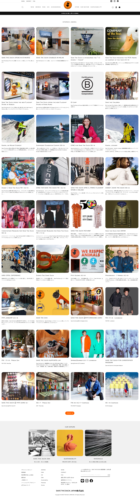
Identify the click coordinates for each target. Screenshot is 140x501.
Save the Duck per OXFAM (115, 231)
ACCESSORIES (56, 7)
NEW (32, 7)
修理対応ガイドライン (66, 480)
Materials (43, 482)
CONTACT (28, 1)
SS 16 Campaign (111, 403)
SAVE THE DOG (42, 318)
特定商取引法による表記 (27, 475)
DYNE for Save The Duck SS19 (83, 145)
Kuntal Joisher (111, 145)
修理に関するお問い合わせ (67, 477)
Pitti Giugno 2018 (78, 275)
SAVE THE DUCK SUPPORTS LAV (48, 360)
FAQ (34, 1)
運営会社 (23, 477)
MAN (44, 7)
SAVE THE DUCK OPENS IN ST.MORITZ (16, 58)
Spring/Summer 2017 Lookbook (83, 360)
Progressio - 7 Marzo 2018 (116, 275)
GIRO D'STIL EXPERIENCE (11, 275)
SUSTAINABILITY (96, 7)
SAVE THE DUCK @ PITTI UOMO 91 (15, 403)
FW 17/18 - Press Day (10, 360)
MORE (69, 413)
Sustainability (44, 480)
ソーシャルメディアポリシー (28, 482)
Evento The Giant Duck (45, 275)
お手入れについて (25, 485)
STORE (77, 7)
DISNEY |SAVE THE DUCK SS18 (117, 188)
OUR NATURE (85, 7)
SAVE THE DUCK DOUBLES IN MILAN (50, 58)
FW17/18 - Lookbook (113, 318)
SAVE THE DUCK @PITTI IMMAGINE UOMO (86, 318)
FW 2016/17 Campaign (80, 403)
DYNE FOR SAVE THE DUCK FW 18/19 (50, 188)
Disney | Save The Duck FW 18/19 (15, 188)
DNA (42, 477)
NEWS (23, 1)
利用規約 (23, 472)
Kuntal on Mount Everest (11, 145)
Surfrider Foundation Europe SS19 (50, 145)
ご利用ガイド (24, 480)
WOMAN (38, 7)
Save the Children (112, 102)
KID (48, 7)
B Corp (74, 102)
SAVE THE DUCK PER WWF (81, 231)
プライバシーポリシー (26, 469)
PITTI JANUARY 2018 (10, 318)
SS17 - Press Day (43, 403)
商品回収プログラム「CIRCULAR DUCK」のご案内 (69, 483)
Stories (43, 485)
